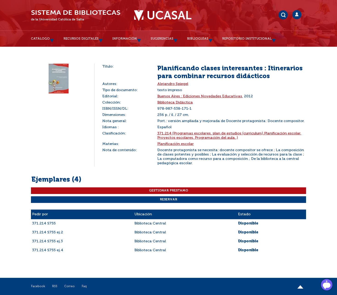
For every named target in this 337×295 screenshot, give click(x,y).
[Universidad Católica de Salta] (162, 15)
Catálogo (40, 38)
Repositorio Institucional (247, 38)
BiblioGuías (197, 38)
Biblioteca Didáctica (175, 102)
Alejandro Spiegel (172, 84)
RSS (54, 286)
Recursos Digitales (81, 38)
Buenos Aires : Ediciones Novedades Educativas (199, 96)
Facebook (38, 286)
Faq (84, 286)
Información (124, 38)
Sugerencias (162, 38)
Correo (69, 286)
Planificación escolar (175, 144)
